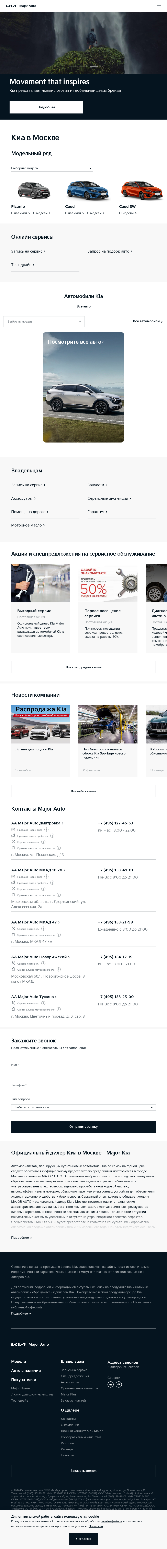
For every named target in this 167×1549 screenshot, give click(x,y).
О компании (70, 1425)
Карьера (67, 1449)
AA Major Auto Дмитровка (35, 823)
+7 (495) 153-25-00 (116, 997)
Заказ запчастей (73, 1401)
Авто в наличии (26, 1371)
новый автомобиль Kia (89, 1166)
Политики (96, 1526)
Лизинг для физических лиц (32, 1394)
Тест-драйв (19, 1401)
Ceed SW (127, 207)
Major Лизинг (21, 1388)
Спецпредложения (75, 1376)
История (67, 1443)
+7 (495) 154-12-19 (115, 957)
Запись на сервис (74, 1370)
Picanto (18, 207)
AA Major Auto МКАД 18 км (36, 870)
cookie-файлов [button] (111, 1521)
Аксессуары (70, 1382)
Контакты (68, 1419)
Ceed (70, 207)
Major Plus (68, 1394)
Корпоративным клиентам (81, 1437)
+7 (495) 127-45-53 (115, 823)
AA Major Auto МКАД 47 (34, 922)
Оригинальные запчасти (79, 1388)
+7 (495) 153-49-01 (115, 870)
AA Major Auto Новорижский (39, 957)
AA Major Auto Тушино (32, 997)
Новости (67, 1455)
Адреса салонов (123, 1362)
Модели (18, 1361)
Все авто (84, 306)
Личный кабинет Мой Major (82, 1431)
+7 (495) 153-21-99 (115, 922)
